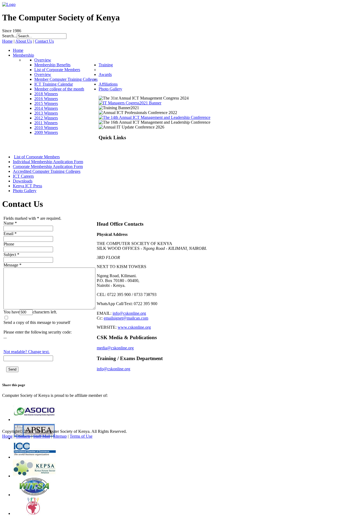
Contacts (23, 436)
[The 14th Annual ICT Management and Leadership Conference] (154, 117)
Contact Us (44, 41)
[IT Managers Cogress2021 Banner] (130, 103)
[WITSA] (34, 494)
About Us (23, 41)
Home (7, 41)
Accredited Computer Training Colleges (46, 171)
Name (8, 223)
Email (8, 233)
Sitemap (60, 436)
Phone (8, 244)
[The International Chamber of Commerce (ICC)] (34, 457)
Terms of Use (81, 436)
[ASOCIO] (34, 419)
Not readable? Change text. (26, 351)
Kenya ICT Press (27, 186)
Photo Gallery (24, 190)
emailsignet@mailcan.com (126, 318)
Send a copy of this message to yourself (36, 322)
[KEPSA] (34, 476)
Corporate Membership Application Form (48, 166)
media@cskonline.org (115, 348)
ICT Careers (23, 176)
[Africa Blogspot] (34, 513)
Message (10, 265)
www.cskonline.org (134, 327)
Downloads (22, 181)
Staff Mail (41, 436)
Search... (9, 36)
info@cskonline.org (129, 313)
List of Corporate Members (37, 157)
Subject (9, 254)
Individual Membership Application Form (48, 161)
